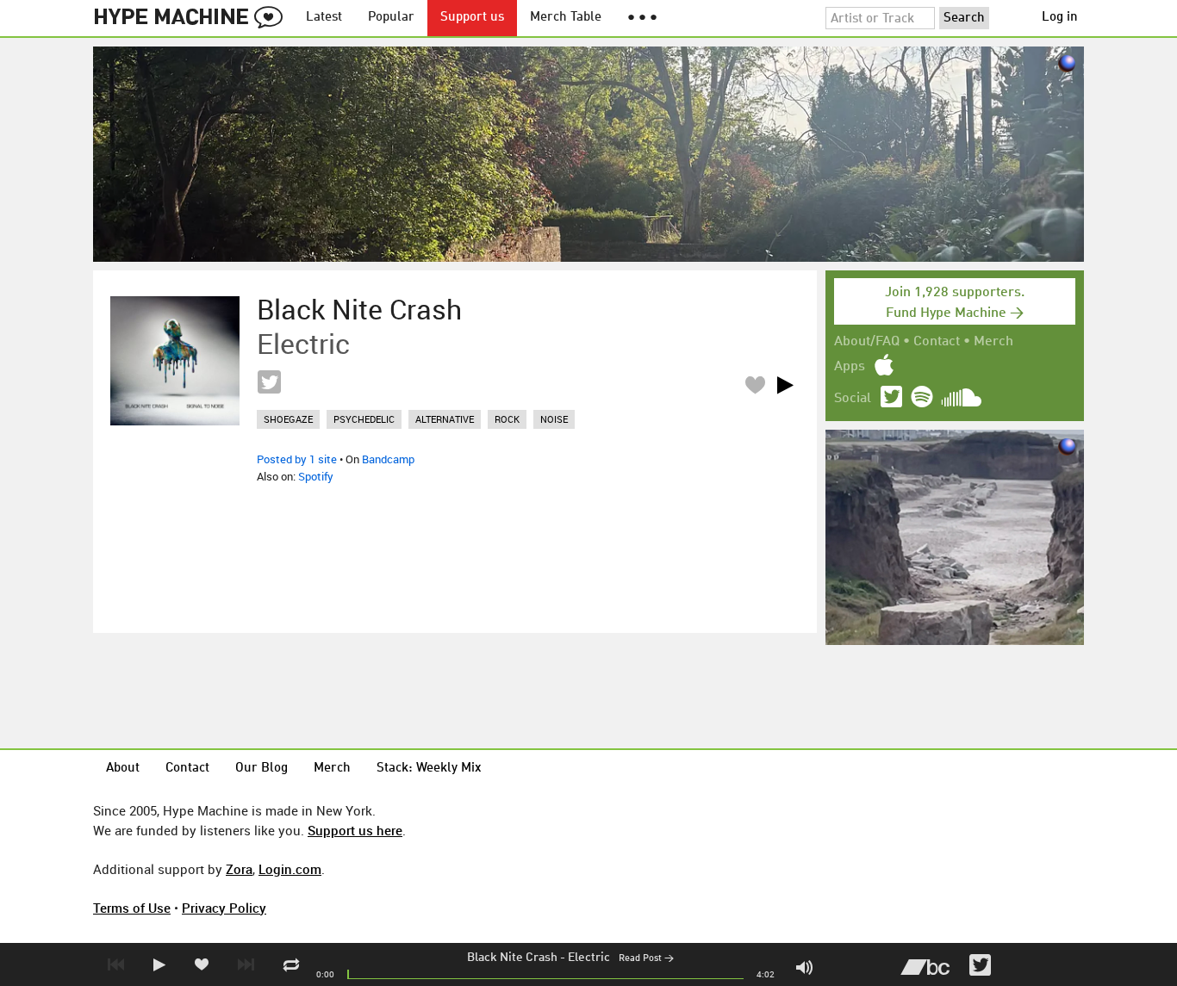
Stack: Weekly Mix (429, 768)
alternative (444, 418)
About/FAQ (867, 342)
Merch (993, 342)
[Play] (785, 384)
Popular (391, 17)
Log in (1060, 17)
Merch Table (565, 17)
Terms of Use (132, 907)
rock (507, 418)
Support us (472, 17)
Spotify (315, 476)
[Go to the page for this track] (175, 360)
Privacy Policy (224, 907)
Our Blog (261, 768)
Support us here (355, 830)
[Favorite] (754, 384)
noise (554, 418)
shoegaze (288, 418)
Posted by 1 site (297, 459)
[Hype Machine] (193, 18)
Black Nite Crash (512, 958)
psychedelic (364, 418)
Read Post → (646, 959)
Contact (936, 342)
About (123, 768)
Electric (589, 958)
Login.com (289, 868)
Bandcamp (388, 459)
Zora (239, 868)
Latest (324, 17)
